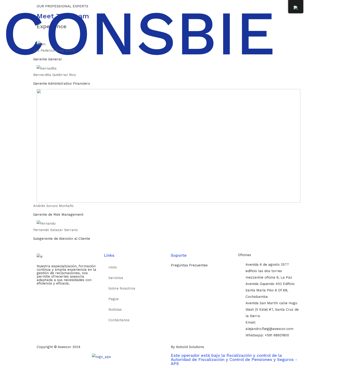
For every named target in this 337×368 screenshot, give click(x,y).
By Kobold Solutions (187, 347)
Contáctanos (119, 320)
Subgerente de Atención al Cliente (61, 239)
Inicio (112, 267)
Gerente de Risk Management (58, 214)
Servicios (115, 278)
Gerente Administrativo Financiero (61, 83)
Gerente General (47, 59)
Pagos (113, 299)
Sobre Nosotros (121, 288)
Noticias (115, 309)
